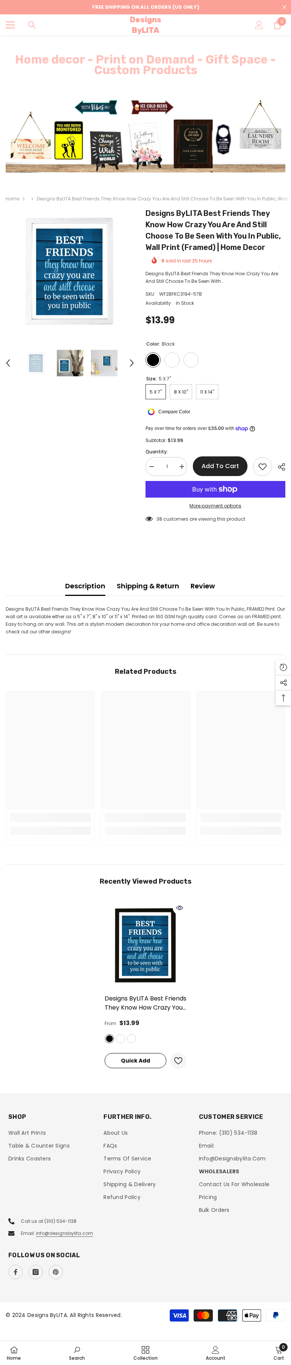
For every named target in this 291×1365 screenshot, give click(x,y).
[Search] (31, 24)
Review (203, 586)
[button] (8, 363)
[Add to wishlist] (262, 466)
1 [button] (142, 163)
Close (284, 7)
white (131, 1038)
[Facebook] (15, 1272)
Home (12, 198)
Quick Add (135, 1060)
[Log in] (259, 25)
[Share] (278, 467)
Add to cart (220, 466)
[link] (50, 817)
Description (85, 586)
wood (120, 1038)
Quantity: (157, 451)
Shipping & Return (148, 586)
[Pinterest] (55, 1272)
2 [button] (149, 163)
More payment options (215, 506)
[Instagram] (35, 1272)
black (109, 1038)
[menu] (10, 24)
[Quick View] (179, 908)
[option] (145, 135)
